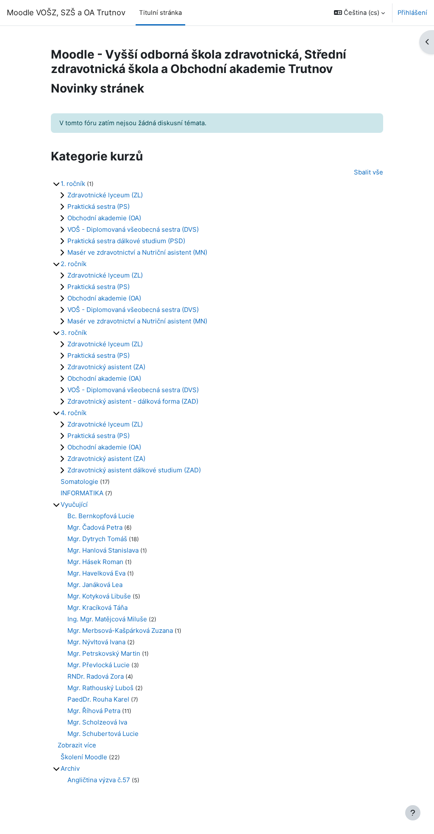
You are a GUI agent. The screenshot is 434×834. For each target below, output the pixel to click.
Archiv (70, 768)
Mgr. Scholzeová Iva (97, 722)
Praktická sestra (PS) (98, 206)
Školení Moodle (84, 757)
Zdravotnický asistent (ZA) (106, 367)
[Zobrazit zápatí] (412, 812)
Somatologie (79, 481)
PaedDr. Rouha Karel (98, 699)
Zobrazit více (77, 745)
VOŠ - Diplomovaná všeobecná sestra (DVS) (133, 229)
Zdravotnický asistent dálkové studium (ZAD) (134, 470)
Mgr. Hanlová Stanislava (103, 550)
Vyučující (74, 504)
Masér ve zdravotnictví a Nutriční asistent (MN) (137, 252)
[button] (359, 12)
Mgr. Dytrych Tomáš (97, 539)
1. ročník (73, 184)
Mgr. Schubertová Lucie (103, 734)
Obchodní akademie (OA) (104, 218)
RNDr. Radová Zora (95, 676)
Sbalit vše (368, 172)
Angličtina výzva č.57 (98, 780)
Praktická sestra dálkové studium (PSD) (126, 241)
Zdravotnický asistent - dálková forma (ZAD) (132, 401)
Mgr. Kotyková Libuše (99, 596)
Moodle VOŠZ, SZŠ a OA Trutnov (66, 12)
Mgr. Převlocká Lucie (98, 665)
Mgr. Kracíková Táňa (97, 608)
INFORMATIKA (82, 493)
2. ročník (73, 264)
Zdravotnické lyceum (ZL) (105, 195)
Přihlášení (412, 13)
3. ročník (74, 333)
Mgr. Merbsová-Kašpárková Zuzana (120, 630)
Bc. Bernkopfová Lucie (100, 516)
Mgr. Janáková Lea (94, 585)
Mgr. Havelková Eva (96, 573)
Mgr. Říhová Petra (93, 711)
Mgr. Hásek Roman (95, 562)
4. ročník (73, 413)
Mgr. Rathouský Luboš (100, 688)
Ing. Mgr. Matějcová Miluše (107, 619)
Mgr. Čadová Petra (94, 527)
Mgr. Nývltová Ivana (96, 642)
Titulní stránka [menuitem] (160, 13)
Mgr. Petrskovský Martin (103, 653)
